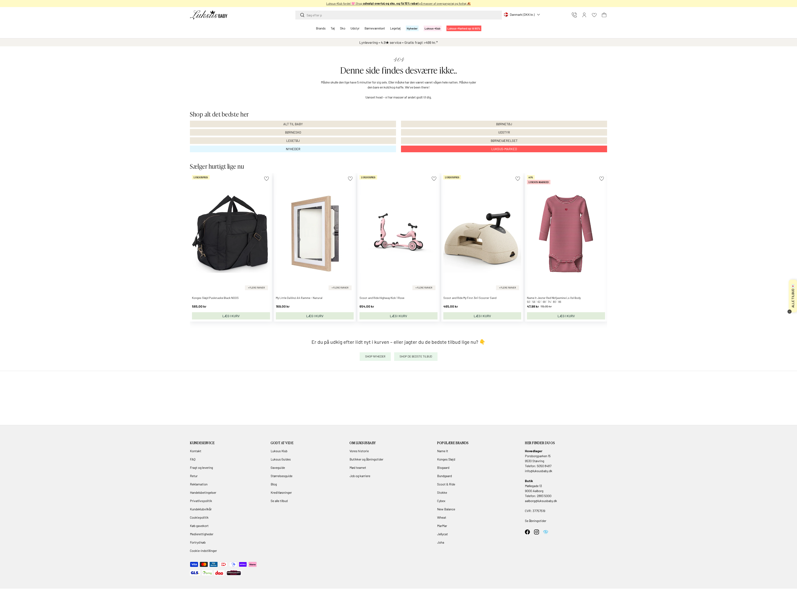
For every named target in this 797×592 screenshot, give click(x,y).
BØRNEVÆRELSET (504, 140)
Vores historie (359, 451)
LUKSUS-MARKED (504, 149)
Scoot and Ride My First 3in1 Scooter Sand (469, 298)
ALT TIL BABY (293, 124)
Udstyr (354, 28)
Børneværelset (374, 28)
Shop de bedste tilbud (416, 356)
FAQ (193, 459)
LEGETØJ (293, 140)
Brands (321, 28)
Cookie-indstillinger (203, 551)
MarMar (442, 526)
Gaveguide (278, 467)
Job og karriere (360, 476)
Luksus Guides (281, 459)
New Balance (446, 509)
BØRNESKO (293, 132)
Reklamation (199, 484)
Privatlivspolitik (201, 501)
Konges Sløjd (446, 459)
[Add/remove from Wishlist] (266, 178)
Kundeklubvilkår (201, 509)
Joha (440, 542)
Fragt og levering (201, 467)
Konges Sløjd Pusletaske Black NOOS (215, 298)
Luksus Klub (279, 451)
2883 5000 (544, 496)
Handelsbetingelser (203, 492)
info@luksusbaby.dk (538, 471)
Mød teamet (358, 467)
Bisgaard (443, 467)
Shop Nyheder (375, 356)
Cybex (441, 501)
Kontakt (195, 451)
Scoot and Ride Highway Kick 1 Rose (381, 298)
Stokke (442, 492)
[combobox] (398, 15)
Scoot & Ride (446, 484)
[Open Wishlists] (594, 14)
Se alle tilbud (279, 501)
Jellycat (442, 534)
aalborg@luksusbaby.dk (541, 501)
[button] (604, 15)
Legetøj (395, 28)
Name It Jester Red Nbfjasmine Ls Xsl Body (554, 298)
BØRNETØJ (504, 124)
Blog (274, 484)
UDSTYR (504, 132)
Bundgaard (444, 476)
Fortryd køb (198, 542)
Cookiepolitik (199, 517)
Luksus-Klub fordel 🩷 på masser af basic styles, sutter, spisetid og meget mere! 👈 (398, 3)
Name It (442, 451)
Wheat (441, 517)
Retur (194, 476)
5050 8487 (544, 466)
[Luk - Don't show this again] (789, 312)
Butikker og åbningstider (366, 459)
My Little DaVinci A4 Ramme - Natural (299, 298)
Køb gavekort (199, 526)
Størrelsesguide (281, 476)
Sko (342, 28)
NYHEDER (293, 149)
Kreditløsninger (281, 492)
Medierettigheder (201, 534)
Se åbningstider (535, 521)
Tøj (333, 28)
